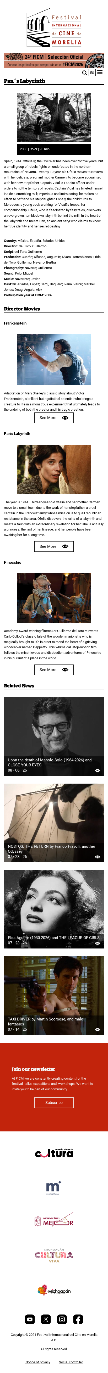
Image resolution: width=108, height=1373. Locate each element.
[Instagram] (62, 1323)
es (92, 73)
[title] (54, 1166)
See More (48, 417)
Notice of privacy (37, 1362)
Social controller (71, 1362)
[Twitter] (46, 1323)
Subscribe (54, 1102)
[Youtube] (30, 1323)
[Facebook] (78, 1323)
